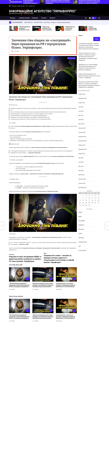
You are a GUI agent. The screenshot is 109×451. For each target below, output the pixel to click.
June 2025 (81, 111)
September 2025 (82, 98)
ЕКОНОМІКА (81, 220)
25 (92, 202)
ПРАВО (80, 233)
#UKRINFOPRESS (38, 22)
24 (89, 202)
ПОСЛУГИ (52, 18)
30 (86, 205)
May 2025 (80, 115)
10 (89, 197)
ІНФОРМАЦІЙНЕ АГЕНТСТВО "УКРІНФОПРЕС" (42, 11)
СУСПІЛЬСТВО (82, 250)
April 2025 (80, 119)
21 (80, 202)
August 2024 (81, 153)
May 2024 (80, 166)
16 (86, 200)
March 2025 (81, 123)
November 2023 (82, 187)
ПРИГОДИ (81, 237)
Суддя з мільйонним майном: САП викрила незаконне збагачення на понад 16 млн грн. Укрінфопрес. (89, 75)
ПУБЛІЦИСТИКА (82, 242)
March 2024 (81, 174)
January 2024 (81, 183)
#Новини (53, 22)
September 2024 (82, 149)
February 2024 (82, 179)
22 (83, 202)
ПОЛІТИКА (81, 229)
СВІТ (79, 246)
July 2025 (80, 106)
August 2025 (81, 102)
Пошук (80, 35)
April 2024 (80, 170)
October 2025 (81, 94)
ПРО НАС (43, 18)
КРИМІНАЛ (81, 225)
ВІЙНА (80, 216)
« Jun (87, 209)
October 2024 (81, 145)
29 (83, 205)
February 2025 (82, 128)
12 (95, 197)
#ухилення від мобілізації (63, 22)
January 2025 (81, 132)
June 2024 (81, 162)
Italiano (13, 18)
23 (86, 202)
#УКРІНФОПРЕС (28, 22)
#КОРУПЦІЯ (47, 22)
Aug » (91, 209)
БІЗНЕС (80, 212)
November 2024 (82, 140)
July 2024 (80, 157)
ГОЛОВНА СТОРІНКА (24, 18)
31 (89, 205)
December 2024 (82, 136)
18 (92, 200)
